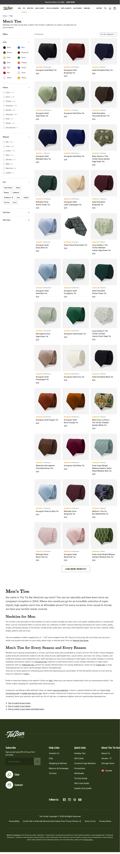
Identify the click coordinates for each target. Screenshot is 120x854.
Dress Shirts (39, 8)
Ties (24, 8)
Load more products (75, 569)
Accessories (77, 8)
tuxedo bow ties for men (32, 693)
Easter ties (100, 665)
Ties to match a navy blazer (19, 706)
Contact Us (54, 753)
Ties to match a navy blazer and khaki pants (26, 709)
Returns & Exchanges (59, 768)
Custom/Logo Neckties (85, 763)
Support (99, 8)
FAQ (51, 758)
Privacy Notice (105, 821)
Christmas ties (41, 662)
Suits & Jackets (66, 8)
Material (6, 137)
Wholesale (79, 773)
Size (4, 182)
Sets (51, 680)
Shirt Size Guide (81, 783)
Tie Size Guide (80, 778)
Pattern (5, 87)
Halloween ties (28, 665)
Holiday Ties (80, 753)
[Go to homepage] (8, 8)
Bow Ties (30, 8)
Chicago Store (107, 763)
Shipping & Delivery (58, 763)
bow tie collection (60, 690)
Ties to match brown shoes (19, 703)
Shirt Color (7, 220)
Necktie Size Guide (80, 640)
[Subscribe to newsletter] (37, 761)
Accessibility (14, 821)
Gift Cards (79, 758)
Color (5, 42)
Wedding (87, 8)
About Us (105, 753)
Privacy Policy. (88, 839)
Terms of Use (90, 821)
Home (5, 16)
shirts (26, 674)
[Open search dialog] (105, 8)
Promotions (79, 768)
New (19, 8)
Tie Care (52, 773)
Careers (104, 758)
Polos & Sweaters (52, 8)
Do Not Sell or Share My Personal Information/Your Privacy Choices (51, 821)
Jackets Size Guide (82, 788)
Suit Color (6, 212)
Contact (19, 785)
